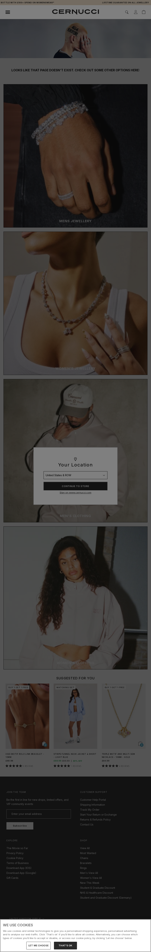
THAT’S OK (65, 945)
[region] (75, 935)
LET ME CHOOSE (38, 945)
